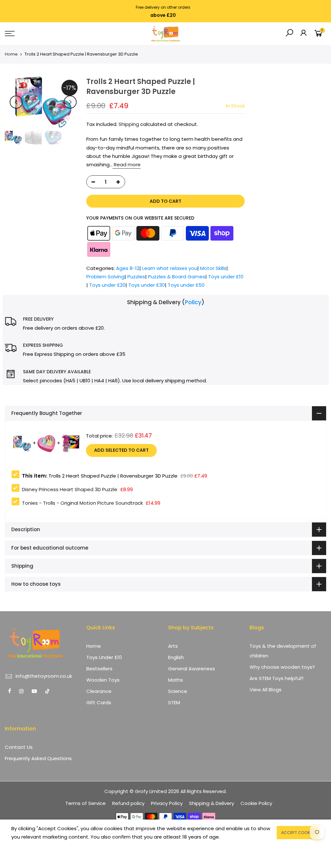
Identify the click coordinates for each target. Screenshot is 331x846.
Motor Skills (213, 268)
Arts (173, 646)
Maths (175, 679)
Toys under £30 (146, 285)
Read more (126, 164)
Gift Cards (98, 702)
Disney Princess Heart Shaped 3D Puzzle (69, 489)
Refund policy (128, 803)
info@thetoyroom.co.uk (44, 676)
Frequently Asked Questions (38, 758)
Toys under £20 (107, 285)
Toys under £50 (186, 285)
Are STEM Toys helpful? (277, 678)
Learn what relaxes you (169, 268)
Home (11, 54)
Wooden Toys (103, 679)
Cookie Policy (256, 803)
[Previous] (16, 102)
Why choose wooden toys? (282, 667)
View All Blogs (266, 689)
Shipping (129, 124)
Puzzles (136, 276)
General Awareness (191, 668)
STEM (174, 702)
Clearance (99, 691)
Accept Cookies (298, 832)
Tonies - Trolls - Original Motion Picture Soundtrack (82, 503)
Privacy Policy (167, 803)
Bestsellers (99, 668)
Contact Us (19, 747)
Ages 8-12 (127, 268)
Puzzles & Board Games (176, 276)
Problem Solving (105, 276)
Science (177, 691)
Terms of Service (85, 803)
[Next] (70, 102)
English (176, 657)
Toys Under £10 (104, 657)
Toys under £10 (225, 276)
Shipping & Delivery (211, 803)
